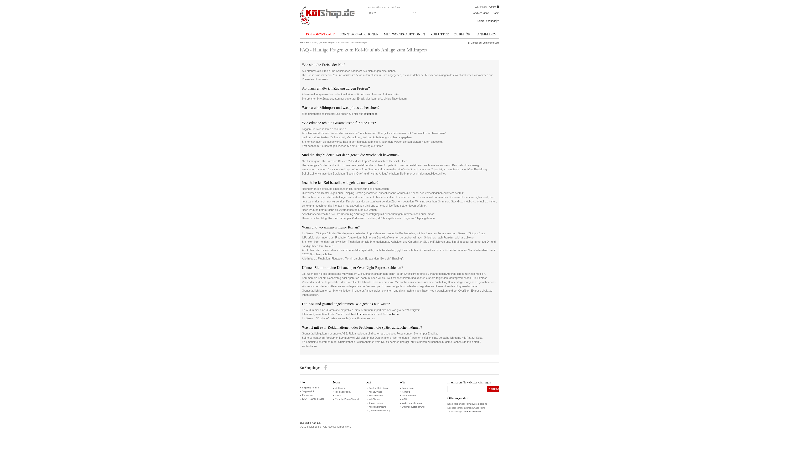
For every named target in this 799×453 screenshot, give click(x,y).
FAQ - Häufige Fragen (313, 399)
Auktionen (340, 388)
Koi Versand (308, 395)
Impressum (407, 388)
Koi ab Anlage (375, 392)
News (338, 395)
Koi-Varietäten (376, 395)
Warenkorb (481, 6)
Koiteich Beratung (377, 407)
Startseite (304, 42)
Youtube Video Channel (347, 399)
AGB (404, 399)
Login (496, 13)
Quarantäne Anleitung (379, 410)
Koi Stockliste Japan (379, 388)
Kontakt (406, 392)
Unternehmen (409, 395)
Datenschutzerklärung (413, 407)
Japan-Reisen (376, 403)
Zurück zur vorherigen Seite (485, 42)
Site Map (305, 422)
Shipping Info (308, 391)
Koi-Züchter (375, 399)
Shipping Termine (310, 387)
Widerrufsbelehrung (412, 403)
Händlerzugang (480, 13)
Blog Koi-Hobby (343, 392)
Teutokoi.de (370, 113)
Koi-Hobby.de (391, 314)
